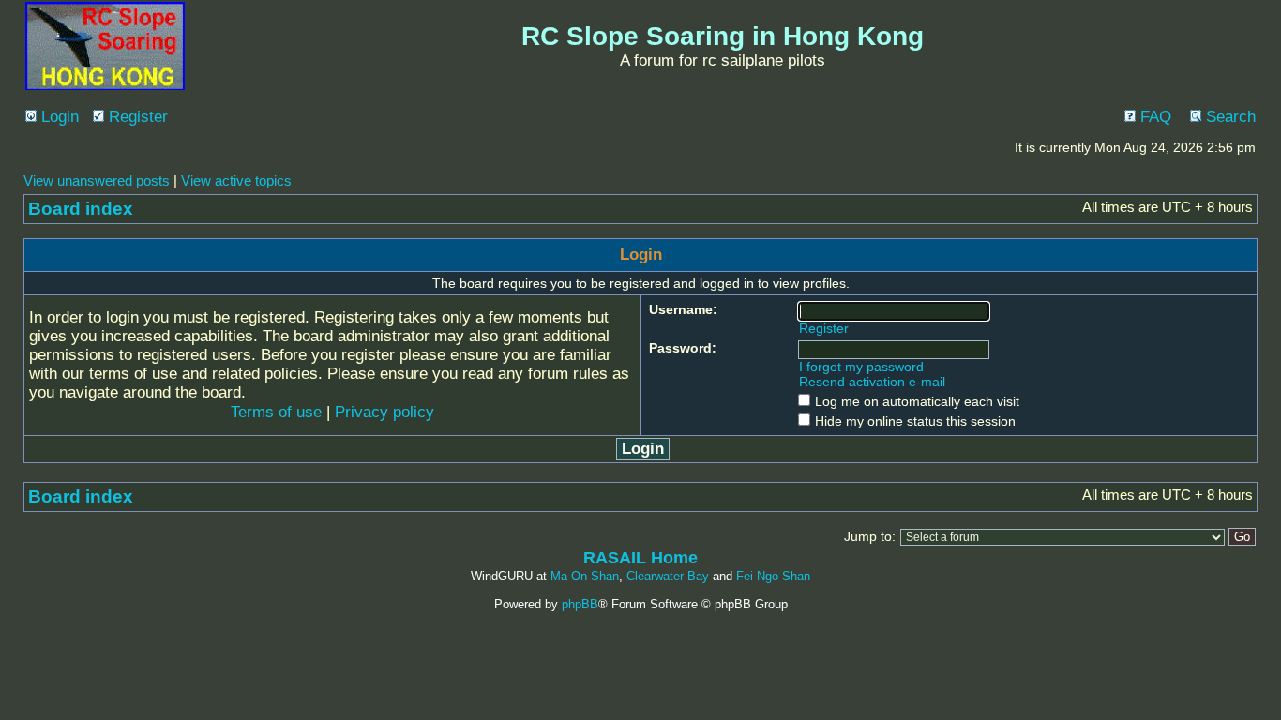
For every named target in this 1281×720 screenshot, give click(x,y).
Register (136, 117)
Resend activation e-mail (872, 381)
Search (1228, 117)
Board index (80, 208)
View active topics (236, 180)
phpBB (580, 604)
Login (58, 117)
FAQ (1153, 117)
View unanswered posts (96, 180)
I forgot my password (861, 366)
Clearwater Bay (667, 576)
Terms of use (276, 412)
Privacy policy (384, 412)
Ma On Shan (584, 576)
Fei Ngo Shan (773, 576)
